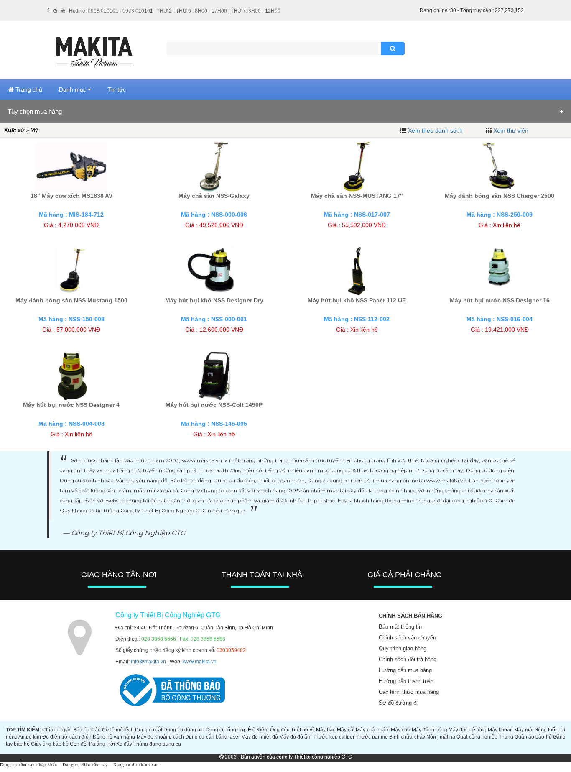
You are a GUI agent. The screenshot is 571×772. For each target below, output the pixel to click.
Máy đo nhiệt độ (259, 737)
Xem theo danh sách (435, 130)
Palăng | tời (102, 744)
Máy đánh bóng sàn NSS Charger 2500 (499, 195)
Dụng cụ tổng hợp (226, 730)
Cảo (96, 730)
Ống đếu (280, 730)
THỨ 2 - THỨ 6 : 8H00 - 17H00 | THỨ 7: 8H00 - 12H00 (218, 11)
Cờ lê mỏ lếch (118, 730)
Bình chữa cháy (407, 737)
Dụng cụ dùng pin (183, 730)
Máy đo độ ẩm (295, 737)
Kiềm (262, 730)
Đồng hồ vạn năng (114, 737)
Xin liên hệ (506, 225)
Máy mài (523, 730)
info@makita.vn (148, 662)
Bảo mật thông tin (400, 627)
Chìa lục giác (57, 730)
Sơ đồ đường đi (398, 703)
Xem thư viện (510, 130)
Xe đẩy (124, 744)
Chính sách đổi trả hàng (407, 659)
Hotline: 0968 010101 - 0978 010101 (111, 11)
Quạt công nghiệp (476, 737)
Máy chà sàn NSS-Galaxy (214, 195)
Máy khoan (500, 730)
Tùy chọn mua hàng (35, 111)
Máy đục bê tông (467, 730)
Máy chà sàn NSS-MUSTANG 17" (357, 195)
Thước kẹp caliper (333, 737)
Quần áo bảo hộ (533, 737)
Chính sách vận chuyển (407, 637)
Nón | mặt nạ (440, 737)
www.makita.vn (200, 662)
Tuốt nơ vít (303, 730)
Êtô (251, 730)
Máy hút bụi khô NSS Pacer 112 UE (357, 300)
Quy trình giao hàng (402, 648)
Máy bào (326, 730)
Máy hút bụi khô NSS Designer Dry (214, 300)
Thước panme (372, 737)
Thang (506, 737)
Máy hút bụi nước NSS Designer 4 (71, 404)
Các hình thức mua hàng (409, 692)
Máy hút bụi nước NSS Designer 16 (500, 300)
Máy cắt (345, 730)
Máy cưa (400, 730)
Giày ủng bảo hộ (50, 744)
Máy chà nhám (372, 730)
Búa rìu (81, 730)
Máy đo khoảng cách (160, 737)
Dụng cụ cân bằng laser (212, 737)
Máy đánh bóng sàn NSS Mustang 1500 (71, 300)
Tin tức (117, 89)
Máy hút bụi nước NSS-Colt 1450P (214, 404)
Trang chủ (28, 89)
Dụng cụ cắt (148, 730)
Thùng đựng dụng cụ (157, 744)
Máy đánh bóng (429, 730)
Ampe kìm (29, 737)
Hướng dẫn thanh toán (406, 681)
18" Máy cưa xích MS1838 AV (71, 195)
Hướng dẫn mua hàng (405, 670)
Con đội (79, 744)
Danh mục (73, 89)
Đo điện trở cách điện (67, 737)
